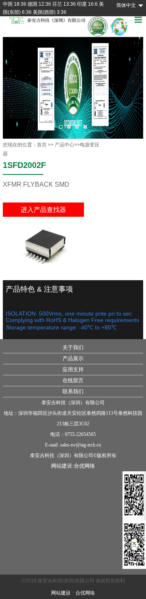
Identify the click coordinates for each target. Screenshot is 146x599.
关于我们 (73, 347)
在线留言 (73, 380)
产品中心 (64, 145)
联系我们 (73, 391)
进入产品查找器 (43, 209)
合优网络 (84, 466)
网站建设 (61, 593)
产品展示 (73, 358)
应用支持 (73, 369)
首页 (42, 145)
